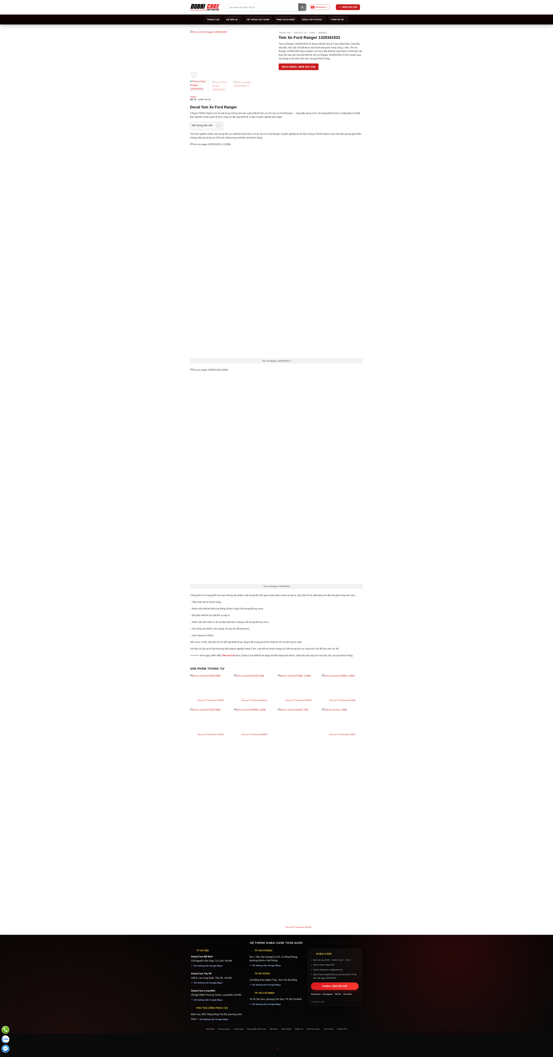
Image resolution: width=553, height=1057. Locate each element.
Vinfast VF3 (342, 1029)
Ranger (322, 33)
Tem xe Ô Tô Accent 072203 (211, 734)
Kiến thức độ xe (313, 1029)
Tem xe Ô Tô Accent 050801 (255, 734)
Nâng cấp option (312, 19)
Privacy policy (224, 1029)
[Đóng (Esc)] (28, 1040)
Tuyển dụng (238, 1029)
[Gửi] (302, 7)
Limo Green (328, 1029)
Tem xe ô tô (228, 655)
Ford (312, 33)
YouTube (347, 994)
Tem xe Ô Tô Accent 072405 (211, 700)
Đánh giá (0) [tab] (204, 99)
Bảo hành (274, 1029)
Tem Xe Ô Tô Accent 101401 (298, 927)
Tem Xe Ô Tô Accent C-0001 (342, 734)
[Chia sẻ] (19, 1040)
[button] (194, 74)
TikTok (338, 994)
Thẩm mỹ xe (337, 19)
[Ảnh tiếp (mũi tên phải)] (11, 1052)
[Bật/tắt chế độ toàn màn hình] (11, 1040)
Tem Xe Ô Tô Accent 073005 (342, 700)
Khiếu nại (299, 1029)
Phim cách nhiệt (285, 19)
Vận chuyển (286, 1029)
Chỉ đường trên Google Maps (208, 966)
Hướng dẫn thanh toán (256, 1029)
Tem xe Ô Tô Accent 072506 (298, 700)
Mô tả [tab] (193, 99)
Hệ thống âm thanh (258, 19)
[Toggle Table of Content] (217, 125)
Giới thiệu (210, 1029)
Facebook (316, 994)
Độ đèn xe (232, 19)
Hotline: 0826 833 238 (334, 986)
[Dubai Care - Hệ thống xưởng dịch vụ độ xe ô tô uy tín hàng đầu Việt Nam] (205, 7)
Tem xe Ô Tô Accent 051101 (254, 700)
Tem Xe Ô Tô (300, 33)
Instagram (328, 994)
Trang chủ (213, 19)
